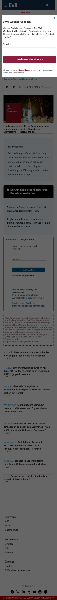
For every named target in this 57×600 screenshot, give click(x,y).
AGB (40, 70)
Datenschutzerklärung (21, 70)
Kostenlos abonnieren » (30, 59)
